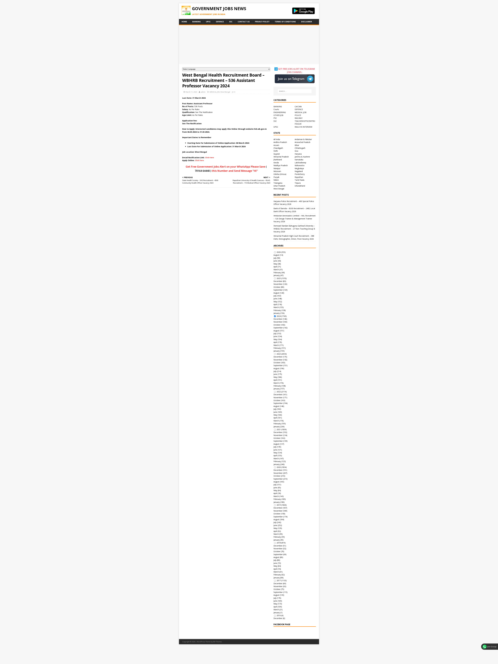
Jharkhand (278, 159)
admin (203, 92)
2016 (279, 615)
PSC (275, 118)
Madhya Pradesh (281, 165)
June (275, 261)
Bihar (297, 145)
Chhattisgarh (300, 148)
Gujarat (277, 154)
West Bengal (225, 92)
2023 (279, 354)
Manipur (277, 168)
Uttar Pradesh (279, 186)
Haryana (298, 154)
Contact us (244, 21)
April (275, 266)
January (277, 275)
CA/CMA (298, 106)
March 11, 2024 (191, 92)
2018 (279, 542)
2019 (279, 505)
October (277, 287)
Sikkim (276, 180)
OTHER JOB (278, 115)
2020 (279, 467)
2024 (279, 316)
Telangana (278, 183)
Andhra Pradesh (280, 142)
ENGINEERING (280, 112)
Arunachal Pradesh (302, 142)
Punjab (276, 177)
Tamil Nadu (299, 180)
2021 (279, 429)
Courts (276, 109)
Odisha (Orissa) (280, 174)
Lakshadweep (300, 162)
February (277, 272)
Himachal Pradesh (281, 156)
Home (184, 21)
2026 (279, 252)
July (275, 258)
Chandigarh (278, 148)
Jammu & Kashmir (302, 156)
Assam (276, 145)
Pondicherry (300, 174)
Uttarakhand (300, 186)
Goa (296, 151)
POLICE (298, 115)
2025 (279, 278)
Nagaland (299, 171)
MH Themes (217, 642)
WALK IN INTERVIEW (303, 127)
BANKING (278, 106)
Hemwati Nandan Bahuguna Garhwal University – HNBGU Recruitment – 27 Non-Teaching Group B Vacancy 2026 (294, 229)
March (276, 269)
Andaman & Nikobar (303, 139)
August (276, 255)
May (275, 264)
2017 (279, 580)
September (278, 290)
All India (277, 139)
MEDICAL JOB (215, 92)
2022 (279, 391)
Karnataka (299, 159)
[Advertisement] (249, 44)
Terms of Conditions (285, 21)
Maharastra (299, 165)
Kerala (276, 162)
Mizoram (277, 171)
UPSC (208, 21)
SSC (230, 21)
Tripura (298, 183)
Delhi (276, 151)
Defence (220, 21)
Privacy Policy (262, 21)
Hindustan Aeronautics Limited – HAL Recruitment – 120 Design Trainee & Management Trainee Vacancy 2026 (295, 218)
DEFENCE (299, 109)
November (278, 284)
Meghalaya (299, 168)
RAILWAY (298, 118)
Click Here (209, 157)
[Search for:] (295, 91)
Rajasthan (299, 177)
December (278, 281)
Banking (196, 21)
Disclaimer (306, 21)
